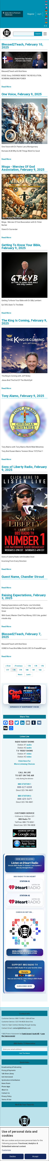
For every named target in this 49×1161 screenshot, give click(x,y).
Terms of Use (6, 1099)
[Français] (46, 7)
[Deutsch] (46, 10)
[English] (46, 1)
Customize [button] (6, 1150)
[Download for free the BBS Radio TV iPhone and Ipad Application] (24, 844)
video (29, 754)
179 (21, 670)
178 (15, 670)
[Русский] (46, 19)
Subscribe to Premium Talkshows (13, 14)
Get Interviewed (7, 1077)
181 (34, 670)
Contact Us (6, 1093)
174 (30, 666)
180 (28, 670)
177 (8, 670)
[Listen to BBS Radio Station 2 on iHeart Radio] (25, 901)
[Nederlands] (46, 4)
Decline (13, 1156)
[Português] (46, 16)
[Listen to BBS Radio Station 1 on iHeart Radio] (25, 886)
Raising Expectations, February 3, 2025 (24, 596)
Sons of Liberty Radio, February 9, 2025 (24, 468)
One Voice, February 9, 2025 (22, 94)
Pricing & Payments (9, 1070)
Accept (35, 1156)
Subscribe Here (25, 986)
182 (41, 670)
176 (43, 666)
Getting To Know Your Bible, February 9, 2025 (21, 246)
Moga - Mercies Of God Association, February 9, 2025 (23, 168)
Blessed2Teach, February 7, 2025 (21, 635)
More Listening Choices (24, 764)
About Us (5, 1090)
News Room (6, 1083)
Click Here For (24, 761)
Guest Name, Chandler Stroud (23, 577)
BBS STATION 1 (24, 784)
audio (29, 745)
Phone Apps (6, 1087)
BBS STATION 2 (24, 796)
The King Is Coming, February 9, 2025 (24, 322)
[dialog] (24, 1144)
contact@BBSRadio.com (22, 1028)
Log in (39, 14)
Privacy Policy (6, 1096)
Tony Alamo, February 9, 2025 (23, 396)
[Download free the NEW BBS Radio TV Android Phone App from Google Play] (24, 833)
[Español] (46, 22)
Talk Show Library (8, 1074)
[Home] (7, 34)
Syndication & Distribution (11, 1080)
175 (36, 666)
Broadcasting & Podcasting (11, 1067)
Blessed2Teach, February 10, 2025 (22, 46)
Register (30, 14)
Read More (6, 87)
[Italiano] (46, 13)
